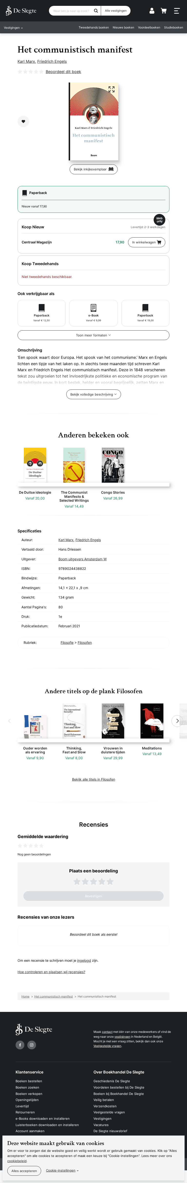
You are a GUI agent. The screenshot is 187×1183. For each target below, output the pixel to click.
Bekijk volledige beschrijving (91, 394)
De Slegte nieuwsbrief (110, 1131)
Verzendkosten (105, 1106)
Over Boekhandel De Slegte (119, 1072)
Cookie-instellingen (60, 1170)
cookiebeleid (17, 1161)
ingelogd (84, 960)
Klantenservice (29, 1072)
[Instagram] (31, 1045)
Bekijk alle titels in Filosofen (93, 779)
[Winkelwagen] (163, 11)
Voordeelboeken (149, 27)
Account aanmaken (30, 1131)
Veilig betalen (104, 1100)
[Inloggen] (152, 11)
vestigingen (122, 1036)
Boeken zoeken (27, 1087)
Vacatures (101, 1125)
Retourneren (25, 1112)
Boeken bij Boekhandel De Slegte (119, 1094)
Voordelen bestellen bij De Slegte (119, 1087)
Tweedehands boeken (94, 27)
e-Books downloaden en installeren (43, 1118)
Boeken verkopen (29, 1094)
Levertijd (22, 1106)
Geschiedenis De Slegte (112, 1081)
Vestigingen (103, 1118)
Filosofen (85, 642)
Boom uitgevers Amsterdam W (82, 559)
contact (107, 1032)
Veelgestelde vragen (107, 1046)
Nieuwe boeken (123, 27)
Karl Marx (26, 61)
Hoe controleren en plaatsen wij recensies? (51, 972)
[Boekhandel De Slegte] (21, 11)
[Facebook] (20, 1045)
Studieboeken (173, 27)
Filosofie (67, 642)
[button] (10, 721)
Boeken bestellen (29, 1081)
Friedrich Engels (52, 61)
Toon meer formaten (91, 335)
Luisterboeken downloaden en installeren (47, 1125)
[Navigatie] (177, 11)
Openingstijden (27, 1100)
